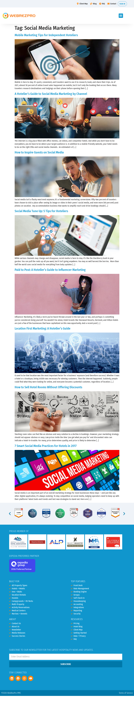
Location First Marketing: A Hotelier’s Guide (42, 328)
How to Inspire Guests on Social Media (39, 152)
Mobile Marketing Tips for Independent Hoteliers (46, 35)
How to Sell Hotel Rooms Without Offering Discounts (48, 387)
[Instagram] (24, 678)
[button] (121, 15)
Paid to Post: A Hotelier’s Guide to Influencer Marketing (50, 270)
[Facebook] (18, 678)
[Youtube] (30, 678)
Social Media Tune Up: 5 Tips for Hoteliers (41, 211)
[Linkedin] (11, 678)
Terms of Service (126, 693)
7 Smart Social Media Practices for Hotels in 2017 (46, 446)
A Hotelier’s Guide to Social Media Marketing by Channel (51, 94)
